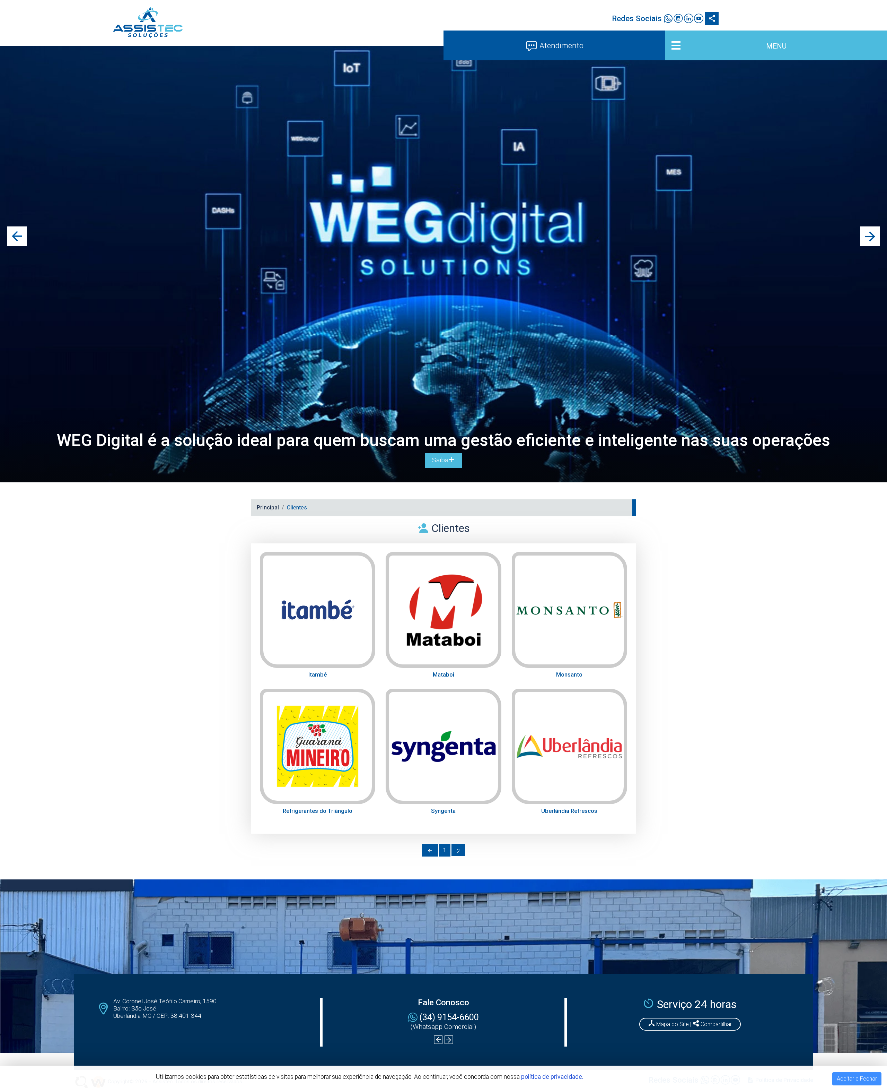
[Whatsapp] (668, 19)
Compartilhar (715, 1024)
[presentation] (17, 236)
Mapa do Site (672, 1024)
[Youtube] (699, 19)
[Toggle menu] (776, 45)
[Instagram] (678, 19)
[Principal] (148, 22)
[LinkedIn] (688, 19)
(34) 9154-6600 (449, 1017)
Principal (268, 507)
